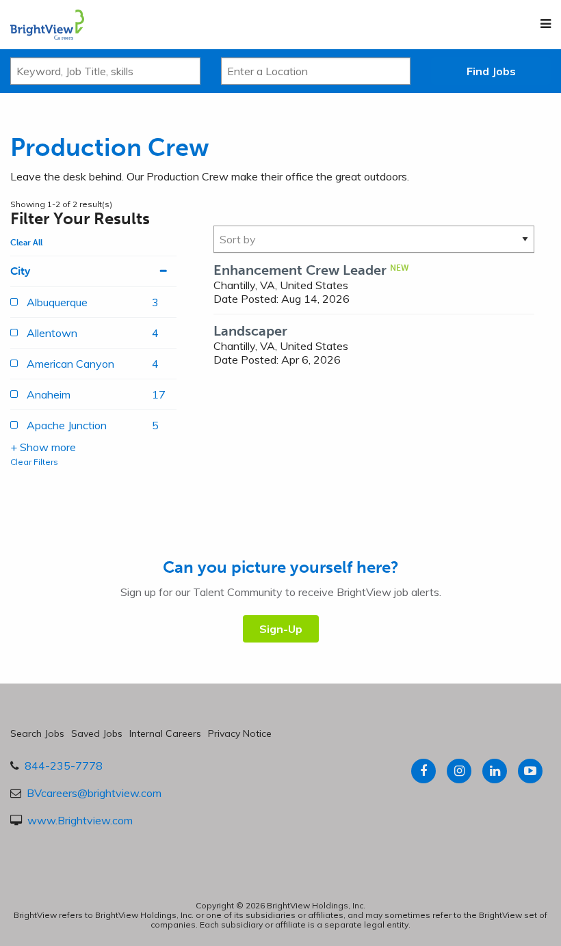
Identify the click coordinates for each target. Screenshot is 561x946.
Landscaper (250, 331)
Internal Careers (165, 733)
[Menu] (545, 24)
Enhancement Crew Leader (300, 270)
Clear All (26, 242)
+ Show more (43, 447)
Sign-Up (280, 629)
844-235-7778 (64, 765)
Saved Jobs (96, 733)
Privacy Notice (240, 733)
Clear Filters (34, 462)
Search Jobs (37, 733)
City (20, 271)
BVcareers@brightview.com (94, 793)
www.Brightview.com (80, 820)
